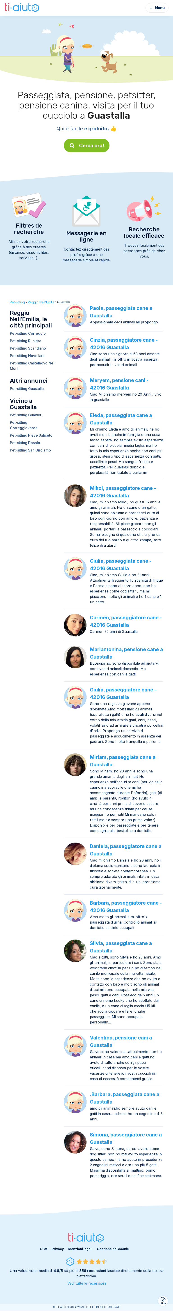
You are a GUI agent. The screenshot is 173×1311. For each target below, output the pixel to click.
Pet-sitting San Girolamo (30, 450)
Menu (160, 8)
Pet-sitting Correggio (28, 333)
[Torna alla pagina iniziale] (23, 7)
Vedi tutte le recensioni (86, 1283)
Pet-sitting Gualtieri (26, 415)
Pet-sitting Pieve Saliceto (31, 435)
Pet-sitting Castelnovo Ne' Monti (32, 366)
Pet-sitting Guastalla (27, 388)
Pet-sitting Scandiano (28, 348)
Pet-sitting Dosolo (25, 442)
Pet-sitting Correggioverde (24, 425)
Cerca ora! (91, 145)
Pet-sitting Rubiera (25, 341)
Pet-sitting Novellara (27, 355)
